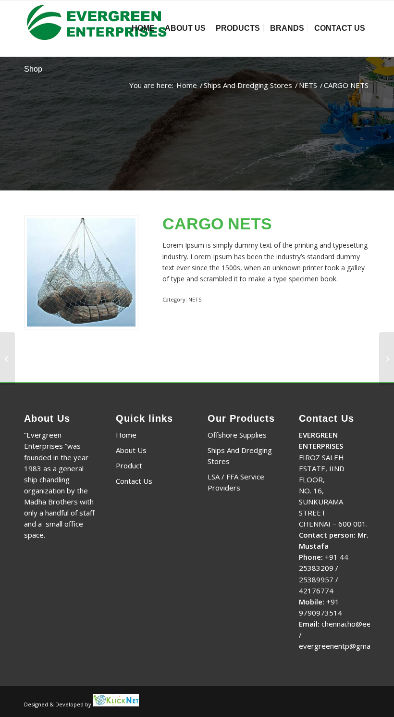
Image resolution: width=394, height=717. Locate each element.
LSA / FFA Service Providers (236, 482)
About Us (131, 450)
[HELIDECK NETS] (386, 358)
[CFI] (7, 358)
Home (126, 435)
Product (129, 465)
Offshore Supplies (237, 435)
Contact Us (134, 481)
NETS (194, 299)
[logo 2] (99, 28)
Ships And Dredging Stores (240, 455)
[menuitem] (143, 28)
